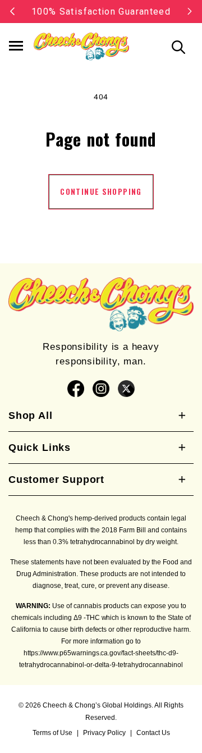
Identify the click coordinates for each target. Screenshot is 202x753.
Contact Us (153, 733)
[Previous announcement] (12, 11)
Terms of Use (52, 733)
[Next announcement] (189, 11)
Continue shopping (100, 191)
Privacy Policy (104, 733)
